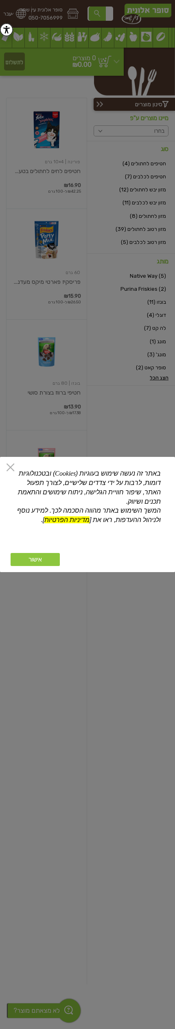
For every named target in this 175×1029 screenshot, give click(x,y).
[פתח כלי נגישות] (6, 29)
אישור (35, 559)
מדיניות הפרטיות (67, 519)
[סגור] (10, 468)
